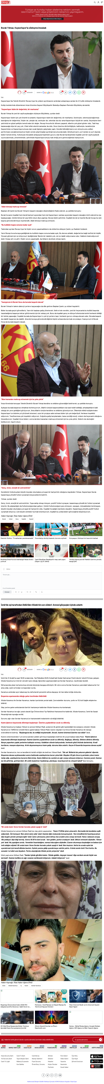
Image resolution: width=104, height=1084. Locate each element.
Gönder (7, 592)
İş (21, 985)
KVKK (57, 1081)
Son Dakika (20, 1064)
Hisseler (63, 1047)
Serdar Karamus (36, 985)
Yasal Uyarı (74, 1081)
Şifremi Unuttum (77, 1061)
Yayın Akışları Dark (23, 1059)
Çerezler (52, 1081)
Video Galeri (64, 1059)
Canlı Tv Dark (21, 1056)
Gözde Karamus (12, 985)
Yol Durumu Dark (6, 1059)
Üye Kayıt (75, 1059)
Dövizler (50, 1059)
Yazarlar (63, 1061)
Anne (3, 985)
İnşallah (24, 519)
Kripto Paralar (97, 1047)
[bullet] (30, 592)
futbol (10, 519)
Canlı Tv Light (5, 1061)
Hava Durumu (39, 1047)
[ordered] (27, 592)
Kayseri (31, 519)
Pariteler (73, 1047)
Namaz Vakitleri (14, 1047)
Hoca (17, 519)
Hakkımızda (30, 1081)
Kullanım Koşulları (65, 1081)
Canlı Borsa (35, 1056)
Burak (4, 519)
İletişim (37, 1081)
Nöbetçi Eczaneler (23, 1061)
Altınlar (50, 1056)
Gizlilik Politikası (44, 1081)
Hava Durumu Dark (7, 1056)
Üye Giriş (74, 1056)
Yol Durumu (84, 1047)
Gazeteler (27, 1047)
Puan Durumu (52, 1047)
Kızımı (26, 985)
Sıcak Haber (64, 1067)
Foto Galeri (64, 1056)
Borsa (3, 1047)
